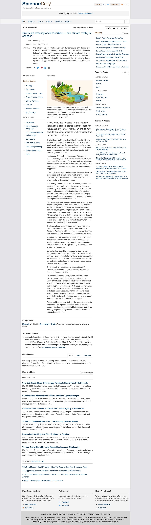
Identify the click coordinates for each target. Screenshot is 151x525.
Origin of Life (100, 111)
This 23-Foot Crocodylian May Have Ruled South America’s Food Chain (111, 172)
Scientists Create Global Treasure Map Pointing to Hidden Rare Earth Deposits (55, 383)
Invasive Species (102, 80)
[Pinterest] (41, 67)
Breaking (98, 32)
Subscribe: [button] (115, 4)
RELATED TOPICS (29, 76)
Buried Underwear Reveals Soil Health (109, 51)
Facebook (65, 502)
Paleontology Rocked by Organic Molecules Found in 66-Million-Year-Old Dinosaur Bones (112, 177)
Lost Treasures (101, 114)
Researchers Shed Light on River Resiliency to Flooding (45, 434)
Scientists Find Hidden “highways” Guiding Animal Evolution (111, 140)
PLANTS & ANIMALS (101, 77)
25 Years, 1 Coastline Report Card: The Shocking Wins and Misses (50, 421)
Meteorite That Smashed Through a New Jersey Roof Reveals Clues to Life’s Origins (111, 159)
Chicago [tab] (87, 355)
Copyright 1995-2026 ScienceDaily (36, 517)
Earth (28, 154)
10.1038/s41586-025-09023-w (54, 347)
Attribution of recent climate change (35, 133)
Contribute (62, 514)
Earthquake (30, 139)
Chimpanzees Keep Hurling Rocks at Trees (111, 41)
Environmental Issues (34, 97)
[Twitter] (38, 67)
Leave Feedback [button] (104, 504)
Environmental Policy (34, 93)
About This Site (46, 514)
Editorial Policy (94, 514)
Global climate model (34, 150)
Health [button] (30, 21)
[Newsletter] (126, 4)
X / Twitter (65, 505)
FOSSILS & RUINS (100, 104)
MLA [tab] (71, 355)
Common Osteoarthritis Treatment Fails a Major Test (42, 480)
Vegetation (30, 122)
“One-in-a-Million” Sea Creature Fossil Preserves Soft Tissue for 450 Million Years (111, 167)
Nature (98, 84)
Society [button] (58, 21)
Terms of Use (106, 514)
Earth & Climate (29, 81)
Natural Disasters (32, 108)
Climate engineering (34, 146)
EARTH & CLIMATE (101, 91)
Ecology (29, 85)
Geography (30, 89)
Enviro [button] (48, 21)
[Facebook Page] (104, 4)
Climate (29, 104)
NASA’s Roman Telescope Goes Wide (109, 38)
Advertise (71, 514)
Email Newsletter (31, 504)
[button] (108, 28)
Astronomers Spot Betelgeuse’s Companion (111, 60)
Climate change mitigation (32, 127)
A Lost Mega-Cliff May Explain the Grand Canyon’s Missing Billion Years (110, 154)
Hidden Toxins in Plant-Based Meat (108, 44)
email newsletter (85, 13)
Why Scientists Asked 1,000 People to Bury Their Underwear (111, 148)
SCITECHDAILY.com (38, 461)
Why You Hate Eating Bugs (105, 64)
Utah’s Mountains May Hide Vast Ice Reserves (112, 54)
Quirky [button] (67, 21)
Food (98, 87)
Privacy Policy (82, 514)
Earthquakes (31, 112)
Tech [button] (40, 21)
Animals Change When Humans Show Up (110, 48)
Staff (54, 514)
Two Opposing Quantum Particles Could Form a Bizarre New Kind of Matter (51, 470)
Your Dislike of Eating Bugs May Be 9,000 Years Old (110, 135)
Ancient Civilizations (103, 107)
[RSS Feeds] (122, 4)
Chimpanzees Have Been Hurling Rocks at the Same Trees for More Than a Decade (111, 130)
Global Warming (32, 101)
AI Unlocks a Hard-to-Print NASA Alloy (109, 57)
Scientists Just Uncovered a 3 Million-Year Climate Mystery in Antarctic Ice (53, 408)
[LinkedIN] (45, 67)
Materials (26, 324)
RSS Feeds (29, 507)
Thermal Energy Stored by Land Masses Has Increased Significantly (50, 447)
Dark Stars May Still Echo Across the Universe (112, 67)
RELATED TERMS (28, 118)
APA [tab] (78, 355)
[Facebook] (34, 67)
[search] (126, 21)
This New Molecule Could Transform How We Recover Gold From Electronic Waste (54, 467)
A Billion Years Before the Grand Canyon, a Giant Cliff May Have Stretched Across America (54, 475)
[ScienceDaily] (36, 4)
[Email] (49, 67)
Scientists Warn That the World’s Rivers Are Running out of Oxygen (50, 395)
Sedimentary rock (33, 142)
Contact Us (102, 507)
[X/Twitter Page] (108, 4)
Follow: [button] (98, 4)
